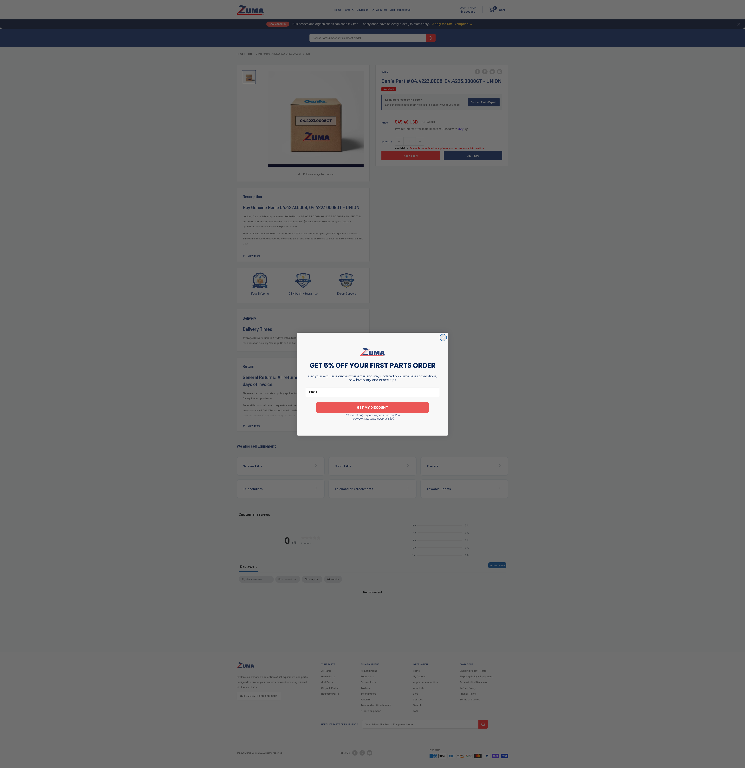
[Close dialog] (443, 337)
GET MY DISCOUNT (372, 407)
